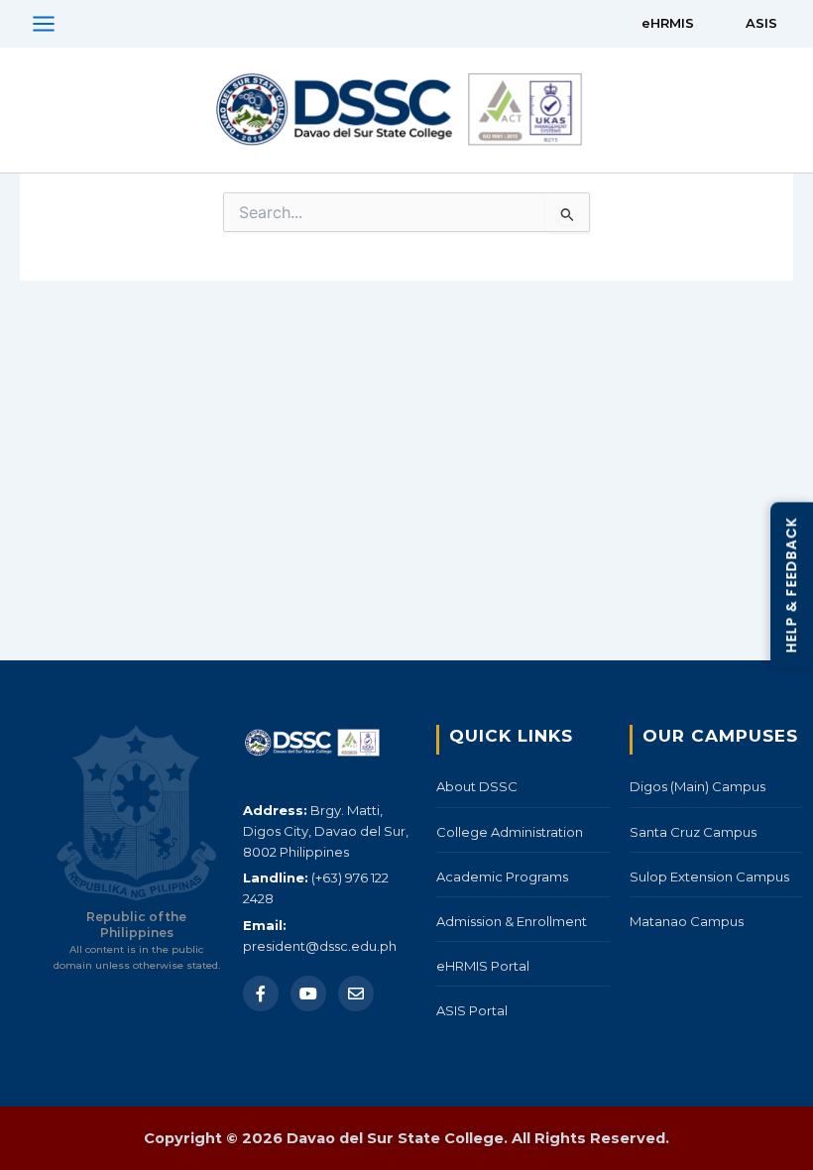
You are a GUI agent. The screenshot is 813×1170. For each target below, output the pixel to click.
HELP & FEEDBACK (791, 585)
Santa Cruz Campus (693, 832)
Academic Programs (502, 876)
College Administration (509, 832)
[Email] (356, 993)
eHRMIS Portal (482, 966)
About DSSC (477, 786)
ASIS (761, 23)
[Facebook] (261, 993)
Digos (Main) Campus (697, 786)
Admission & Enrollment (511, 921)
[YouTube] (308, 993)
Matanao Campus (687, 921)
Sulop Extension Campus (709, 876)
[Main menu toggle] (43, 24)
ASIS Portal (472, 1010)
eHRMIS (667, 23)
